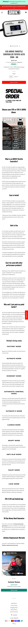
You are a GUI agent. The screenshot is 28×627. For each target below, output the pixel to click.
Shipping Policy (14, 607)
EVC (11, 76)
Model (14, 73)
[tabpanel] (14, 29)
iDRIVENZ (16, 618)
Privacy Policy (14, 605)
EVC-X (16, 76)
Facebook (14, 615)
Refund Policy (14, 609)
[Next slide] (19, 46)
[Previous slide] (8, 46)
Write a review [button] (14, 590)
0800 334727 (14, 603)
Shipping (22, 67)
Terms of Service (14, 612)
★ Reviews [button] (26, 315)
